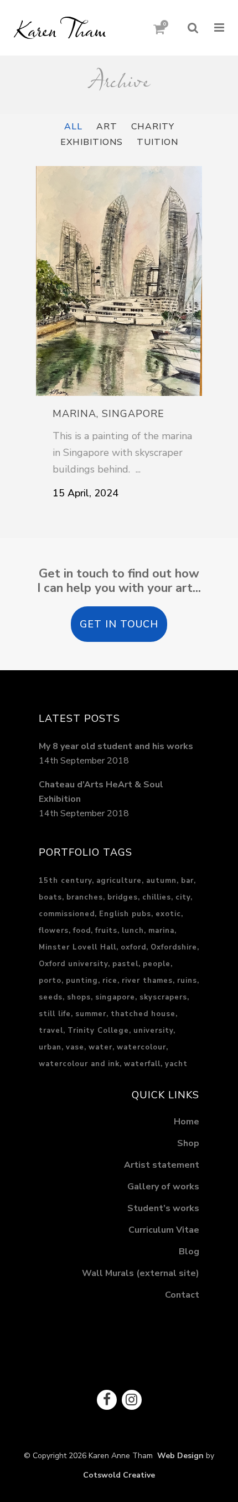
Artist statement (161, 1165)
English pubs (125, 914)
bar (187, 881)
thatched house (143, 1014)
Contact (182, 1295)
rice (109, 981)
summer (90, 1014)
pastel (125, 964)
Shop (188, 1143)
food (82, 931)
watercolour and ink (79, 1064)
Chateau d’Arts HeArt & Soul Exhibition (101, 791)
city (182, 897)
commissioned (67, 914)
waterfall (142, 1064)
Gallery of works (163, 1186)
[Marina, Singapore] (119, 281)
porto (50, 981)
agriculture (119, 881)
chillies (156, 897)
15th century (65, 881)
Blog (189, 1251)
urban (50, 1047)
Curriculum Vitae (163, 1230)
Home (186, 1122)
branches (84, 897)
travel (51, 1031)
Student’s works (163, 1208)
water (100, 1047)
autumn (161, 881)
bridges (122, 897)
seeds (51, 997)
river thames (147, 981)
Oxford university (73, 964)
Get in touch (119, 624)
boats (50, 897)
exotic (168, 914)
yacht (176, 1064)
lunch (133, 931)
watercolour (141, 1047)
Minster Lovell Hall (77, 947)
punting (82, 981)
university (153, 1031)
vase (75, 1047)
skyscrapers (163, 997)
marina (161, 931)
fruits (106, 931)
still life (55, 1014)
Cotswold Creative (119, 1475)
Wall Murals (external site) (140, 1273)
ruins (187, 981)
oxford (133, 947)
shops (79, 997)
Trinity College (98, 1031)
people (156, 964)
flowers (54, 931)
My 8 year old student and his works (116, 746)
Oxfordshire (174, 947)
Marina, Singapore (108, 413)
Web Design (178, 1455)
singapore (115, 997)
